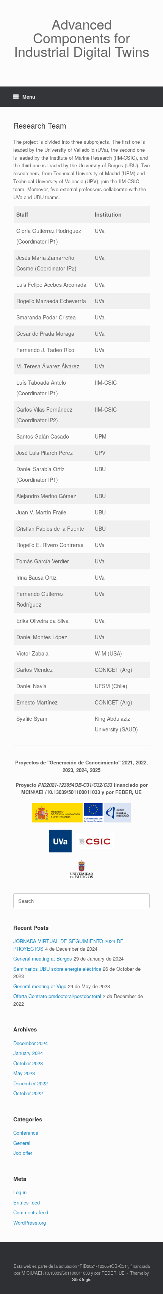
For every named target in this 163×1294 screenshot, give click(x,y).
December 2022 (30, 1083)
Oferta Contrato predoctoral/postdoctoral (57, 996)
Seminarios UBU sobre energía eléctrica (57, 968)
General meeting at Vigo (39, 986)
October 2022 (28, 1093)
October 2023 (28, 1063)
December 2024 (30, 1043)
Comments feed (30, 1212)
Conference (25, 1132)
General (21, 1142)
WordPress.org (29, 1222)
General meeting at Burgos (42, 958)
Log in (20, 1192)
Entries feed (26, 1202)
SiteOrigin (81, 1279)
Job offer (22, 1152)
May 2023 (24, 1073)
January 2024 (28, 1053)
